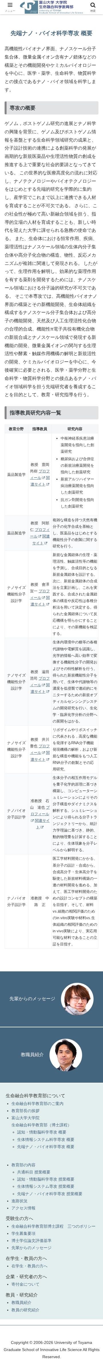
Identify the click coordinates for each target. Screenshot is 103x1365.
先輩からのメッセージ (32, 998)
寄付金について (25, 1284)
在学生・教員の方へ (29, 1266)
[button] (92, 942)
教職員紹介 (32, 1054)
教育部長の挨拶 (25, 1110)
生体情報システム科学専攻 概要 (45, 1139)
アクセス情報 (23, 1208)
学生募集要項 (23, 1233)
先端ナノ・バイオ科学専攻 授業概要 (49, 1193)
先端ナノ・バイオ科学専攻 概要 (45, 1146)
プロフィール (40, 810)
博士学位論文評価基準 (31, 1240)
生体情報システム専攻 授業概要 (45, 1186)
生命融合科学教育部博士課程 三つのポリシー (53, 1226)
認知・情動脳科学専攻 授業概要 (45, 1179)
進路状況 (19, 1201)
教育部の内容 (23, 1165)
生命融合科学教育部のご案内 (37, 1103)
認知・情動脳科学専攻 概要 (41, 1132)
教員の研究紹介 (25, 1310)
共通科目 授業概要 (33, 1172)
